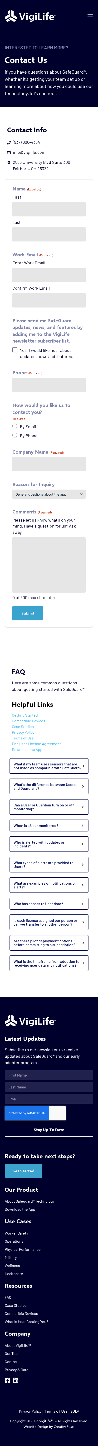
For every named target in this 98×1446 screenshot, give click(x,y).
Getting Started (25, 715)
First (16, 197)
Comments (32, 511)
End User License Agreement (36, 743)
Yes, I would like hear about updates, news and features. (46, 353)
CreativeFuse (64, 1426)
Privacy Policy (23, 732)
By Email (28, 426)
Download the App (27, 749)
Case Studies (23, 726)
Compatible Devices (28, 720)
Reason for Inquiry (33, 484)
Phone (27, 372)
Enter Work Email (28, 262)
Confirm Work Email (31, 288)
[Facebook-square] (7, 1380)
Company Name (38, 452)
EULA (74, 1411)
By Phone (29, 435)
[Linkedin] (16, 1380)
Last (16, 222)
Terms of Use (23, 738)
